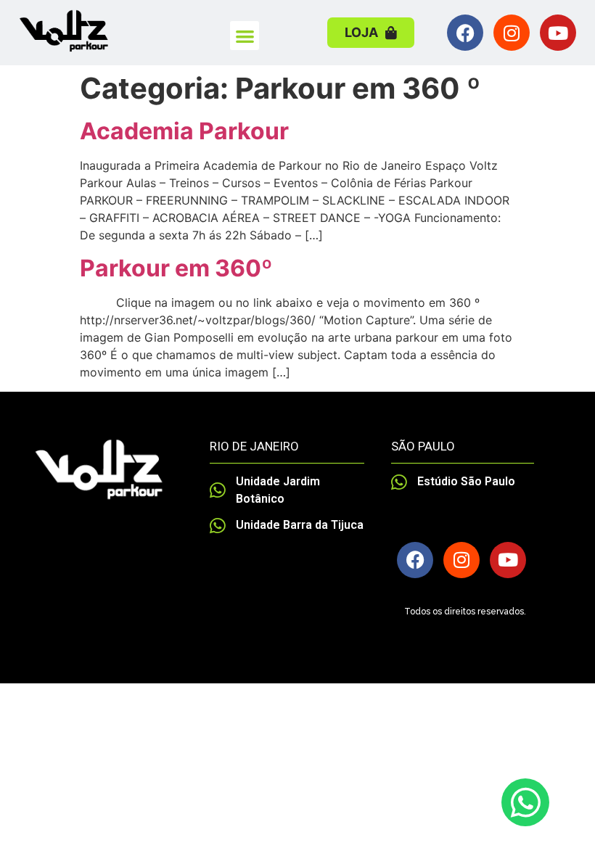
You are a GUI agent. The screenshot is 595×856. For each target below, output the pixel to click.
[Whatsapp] (525, 802)
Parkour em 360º (176, 268)
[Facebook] (465, 33)
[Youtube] (558, 33)
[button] (245, 36)
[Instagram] (511, 33)
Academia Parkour (184, 131)
